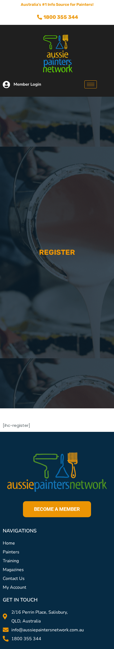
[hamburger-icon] (90, 84)
